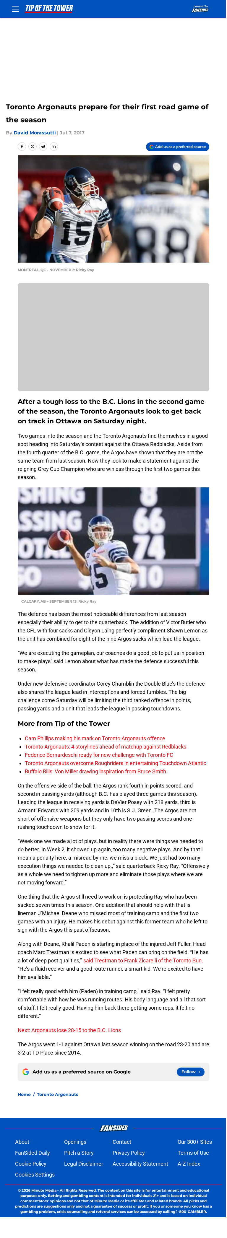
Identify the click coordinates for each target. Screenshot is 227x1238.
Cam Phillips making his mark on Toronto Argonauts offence (95, 738)
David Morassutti (35, 133)
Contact (122, 1142)
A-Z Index (189, 1164)
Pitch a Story (79, 1153)
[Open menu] (15, 8)
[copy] (54, 146)
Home (24, 1094)
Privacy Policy (129, 1153)
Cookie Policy (30, 1164)
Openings (75, 1142)
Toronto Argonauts (57, 1094)
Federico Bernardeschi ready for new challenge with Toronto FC (99, 755)
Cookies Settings (35, 1175)
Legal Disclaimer (83, 1164)
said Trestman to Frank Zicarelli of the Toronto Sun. (143, 960)
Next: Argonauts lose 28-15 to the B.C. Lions (69, 1030)
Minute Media (43, 1190)
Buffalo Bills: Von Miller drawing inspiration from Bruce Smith (95, 771)
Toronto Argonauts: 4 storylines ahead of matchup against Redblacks (105, 747)
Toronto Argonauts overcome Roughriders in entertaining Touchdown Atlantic (115, 763)
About (22, 1142)
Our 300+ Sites (195, 1142)
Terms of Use (193, 1153)
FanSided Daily (32, 1153)
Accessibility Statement (140, 1164)
